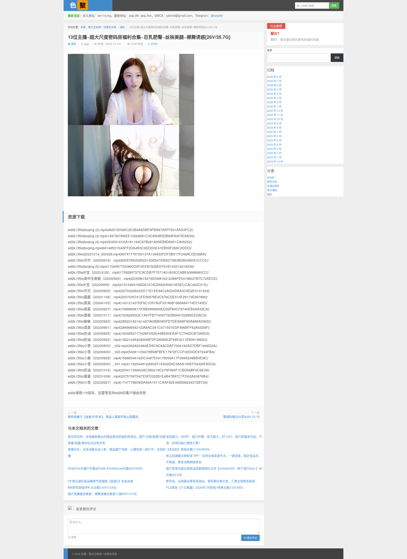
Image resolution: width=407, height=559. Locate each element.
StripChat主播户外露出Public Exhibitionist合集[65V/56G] (105, 468)
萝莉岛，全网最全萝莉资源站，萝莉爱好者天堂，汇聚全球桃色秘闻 (210, 481)
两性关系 (272, 181)
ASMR (271, 177)
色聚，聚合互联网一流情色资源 (88, 5)
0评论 (154, 44)
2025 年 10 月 (275, 119)
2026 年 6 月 (274, 85)
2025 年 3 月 (274, 149)
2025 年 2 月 (274, 153)
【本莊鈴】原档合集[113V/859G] (188, 449)
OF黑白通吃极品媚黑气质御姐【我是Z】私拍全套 (100, 481)
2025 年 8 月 (274, 127)
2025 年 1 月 (274, 157)
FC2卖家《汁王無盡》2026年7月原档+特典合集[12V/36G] (204, 487)
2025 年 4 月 (274, 144)
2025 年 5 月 (274, 140)
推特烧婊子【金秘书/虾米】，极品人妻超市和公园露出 (103, 416)
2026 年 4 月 (274, 93)
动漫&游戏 (273, 186)
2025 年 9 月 (274, 123)
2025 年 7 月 (274, 132)
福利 (122, 27)
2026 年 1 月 (274, 106)
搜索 (269, 50)
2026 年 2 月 (274, 102)
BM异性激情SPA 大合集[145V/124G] (92, 487)
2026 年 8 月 (274, 76)
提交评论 (251, 537)
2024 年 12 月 (275, 161)
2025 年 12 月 (275, 110)
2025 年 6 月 (274, 136)
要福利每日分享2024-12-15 (241, 416)
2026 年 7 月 (274, 81)
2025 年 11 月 (275, 115)
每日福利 (272, 190)
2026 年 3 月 (274, 98)
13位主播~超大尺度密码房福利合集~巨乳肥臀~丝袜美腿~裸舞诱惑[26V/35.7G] (149, 36)
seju (86, 44)
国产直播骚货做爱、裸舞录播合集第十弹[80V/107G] (102, 494)
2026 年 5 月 (274, 89)
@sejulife (217, 15)
